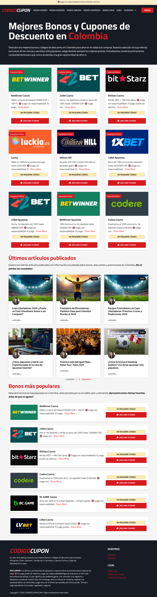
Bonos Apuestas (57, 10)
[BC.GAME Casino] (24, 503)
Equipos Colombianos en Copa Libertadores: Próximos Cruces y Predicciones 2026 (125, 311)
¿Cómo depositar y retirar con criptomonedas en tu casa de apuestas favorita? (27, 365)
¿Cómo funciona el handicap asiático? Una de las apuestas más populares (126, 365)
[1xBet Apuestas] (127, 142)
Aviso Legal (113, 571)
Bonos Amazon (74, 10)
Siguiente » (87, 379)
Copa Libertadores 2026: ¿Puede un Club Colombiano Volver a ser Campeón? (29, 311)
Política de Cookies (116, 574)
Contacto (112, 558)
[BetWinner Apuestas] (78, 204)
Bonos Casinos (40, 10)
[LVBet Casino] (24, 526)
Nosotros (112, 555)
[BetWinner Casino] (30, 80)
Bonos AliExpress (92, 10)
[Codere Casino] (127, 204)
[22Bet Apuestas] (30, 204)
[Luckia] (30, 142)
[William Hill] (78, 142)
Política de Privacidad (117, 578)
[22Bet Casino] (78, 80)
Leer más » (16, 320)
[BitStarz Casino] (127, 80)
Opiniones (128, 10)
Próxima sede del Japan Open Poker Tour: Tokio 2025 (75, 363)
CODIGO (16, 10)
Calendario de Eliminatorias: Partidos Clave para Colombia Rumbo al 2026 (75, 311)
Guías (119, 10)
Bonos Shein (108, 10)
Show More (23, 107)
